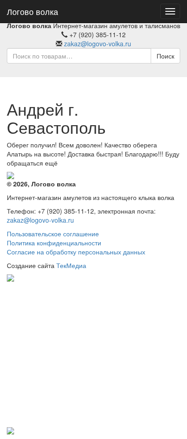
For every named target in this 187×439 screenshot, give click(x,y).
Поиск (165, 55)
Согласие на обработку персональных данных (76, 251)
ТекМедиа (71, 265)
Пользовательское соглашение (53, 233)
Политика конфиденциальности (54, 242)
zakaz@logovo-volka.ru (97, 43)
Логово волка (32, 11)
